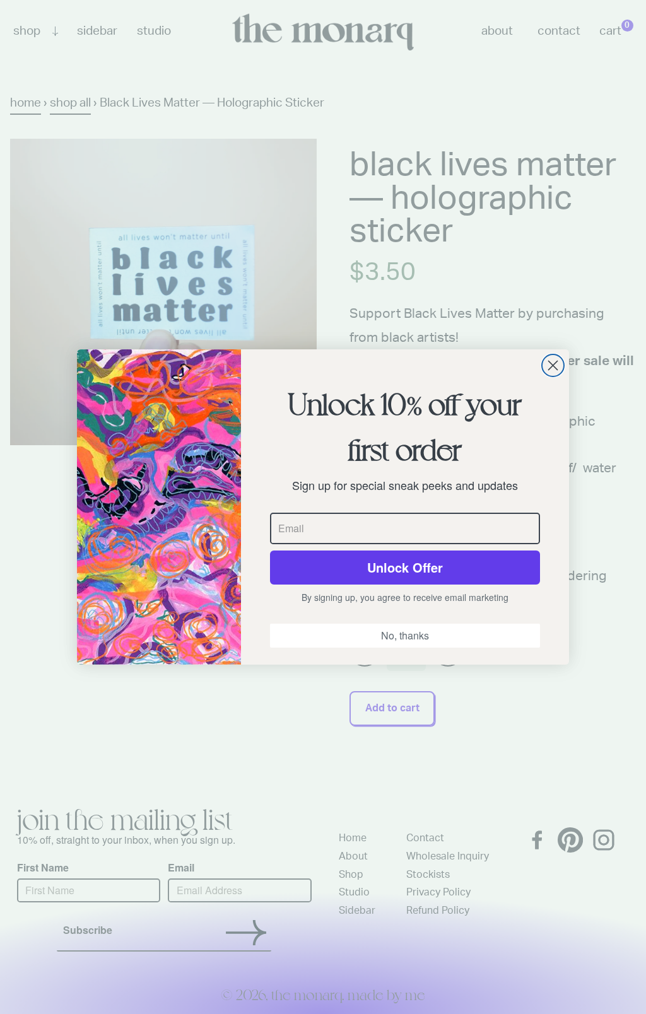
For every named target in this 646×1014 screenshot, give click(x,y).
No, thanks (405, 635)
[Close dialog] (553, 365)
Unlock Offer (405, 567)
